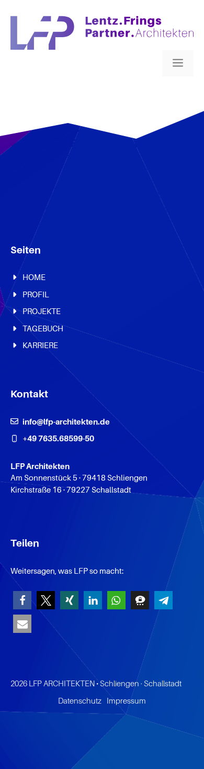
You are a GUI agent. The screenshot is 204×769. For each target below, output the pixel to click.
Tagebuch (42, 328)
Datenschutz (79, 700)
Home (34, 277)
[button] (22, 600)
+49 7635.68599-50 (58, 438)
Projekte (41, 311)
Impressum (126, 700)
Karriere (40, 345)
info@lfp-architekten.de (66, 421)
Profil (35, 294)
